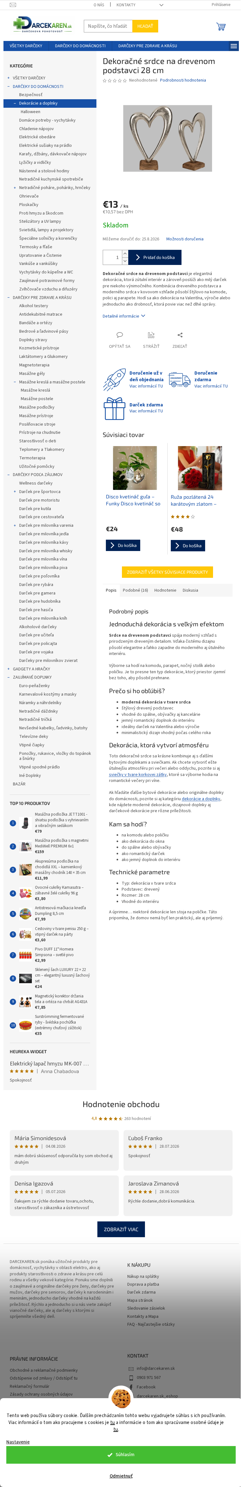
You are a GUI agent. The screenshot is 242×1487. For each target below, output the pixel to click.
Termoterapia (32, 458)
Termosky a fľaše (35, 247)
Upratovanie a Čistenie (40, 255)
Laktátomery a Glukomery (43, 356)
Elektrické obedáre (37, 137)
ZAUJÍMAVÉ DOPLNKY (32, 677)
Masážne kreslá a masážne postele (52, 382)
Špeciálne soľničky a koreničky (48, 238)
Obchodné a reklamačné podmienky (44, 1371)
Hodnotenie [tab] (165, 590)
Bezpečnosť (31, 95)
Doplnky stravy (33, 340)
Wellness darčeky (36, 483)
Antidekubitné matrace (40, 314)
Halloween (30, 112)
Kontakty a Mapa (142, 1317)
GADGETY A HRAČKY (31, 669)
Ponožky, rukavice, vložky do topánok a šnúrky (55, 756)
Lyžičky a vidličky (35, 162)
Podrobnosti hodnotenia (183, 80)
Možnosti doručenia (185, 239)
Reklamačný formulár (29, 1387)
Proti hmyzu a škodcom (41, 213)
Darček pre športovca (39, 492)
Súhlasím (125, 1454)
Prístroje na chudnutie (39, 432)
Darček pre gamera (37, 593)
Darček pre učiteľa (36, 635)
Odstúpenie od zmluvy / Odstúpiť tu (44, 1378)
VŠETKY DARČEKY (29, 78)
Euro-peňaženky (34, 686)
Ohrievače (29, 196)
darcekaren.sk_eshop (157, 1396)
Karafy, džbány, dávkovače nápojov (53, 154)
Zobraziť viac (121, 1229)
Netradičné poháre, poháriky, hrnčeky (54, 188)
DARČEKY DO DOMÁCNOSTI (38, 86)
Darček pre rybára (36, 585)
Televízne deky (33, 736)
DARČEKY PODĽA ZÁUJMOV (37, 475)
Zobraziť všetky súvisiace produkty (167, 572)
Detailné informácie (121, 316)
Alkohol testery (33, 306)
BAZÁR (19, 784)
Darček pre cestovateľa (41, 517)
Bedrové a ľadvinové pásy (43, 331)
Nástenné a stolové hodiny (44, 171)
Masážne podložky (37, 407)
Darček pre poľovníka (39, 576)
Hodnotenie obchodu (121, 1104)
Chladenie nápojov (36, 129)
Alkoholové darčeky (38, 627)
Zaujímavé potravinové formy (47, 281)
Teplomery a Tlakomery (42, 449)
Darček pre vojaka (36, 652)
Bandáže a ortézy (35, 323)
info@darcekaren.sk (156, 1368)
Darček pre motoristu (39, 500)
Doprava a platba (143, 1285)
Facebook (146, 1387)
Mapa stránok (140, 1301)
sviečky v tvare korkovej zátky (138, 775)
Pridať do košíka (159, 257)
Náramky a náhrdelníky (40, 703)
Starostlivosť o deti (37, 441)
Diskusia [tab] (190, 590)
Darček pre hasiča (36, 610)
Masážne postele (37, 399)
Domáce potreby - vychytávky (47, 120)
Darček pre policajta (38, 643)
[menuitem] (26, 46)
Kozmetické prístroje (39, 348)
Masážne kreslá (35, 390)
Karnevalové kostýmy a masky (48, 694)
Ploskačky (28, 205)
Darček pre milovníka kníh (43, 618)
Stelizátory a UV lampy (40, 221)
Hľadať (145, 26)
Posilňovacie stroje (37, 424)
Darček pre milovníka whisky (45, 551)
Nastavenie (18, 1442)
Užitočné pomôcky (37, 466)
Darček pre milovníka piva (43, 568)
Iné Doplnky (30, 775)
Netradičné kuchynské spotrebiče (51, 179)
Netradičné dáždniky (38, 711)
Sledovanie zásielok (146, 1309)
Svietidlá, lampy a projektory (46, 230)
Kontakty (126, 5)
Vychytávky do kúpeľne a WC (46, 272)
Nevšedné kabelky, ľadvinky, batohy (53, 728)
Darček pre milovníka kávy (43, 542)
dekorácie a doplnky (201, 799)
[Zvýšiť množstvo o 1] (125, 253)
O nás (99, 5)
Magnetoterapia (34, 365)
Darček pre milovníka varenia (46, 525)
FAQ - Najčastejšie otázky (151, 1325)
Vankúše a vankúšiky (38, 264)
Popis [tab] (111, 590)
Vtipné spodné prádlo (39, 767)
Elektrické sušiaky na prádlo (45, 145)
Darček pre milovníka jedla (44, 534)
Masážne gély (32, 373)
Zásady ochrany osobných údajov (41, 1395)
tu (112, 1422)
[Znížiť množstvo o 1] (125, 261)
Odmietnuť (121, 1476)
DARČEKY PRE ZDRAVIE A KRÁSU (42, 298)
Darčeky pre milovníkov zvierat (48, 660)
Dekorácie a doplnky (38, 103)
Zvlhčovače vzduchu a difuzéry (48, 289)
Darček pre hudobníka (39, 601)
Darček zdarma (141, 1292)
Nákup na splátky (143, 1277)
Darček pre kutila (35, 509)
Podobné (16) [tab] (135, 590)
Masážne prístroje (36, 416)
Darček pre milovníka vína (43, 559)
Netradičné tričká (35, 719)
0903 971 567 (149, 1378)
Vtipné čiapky (31, 745)
